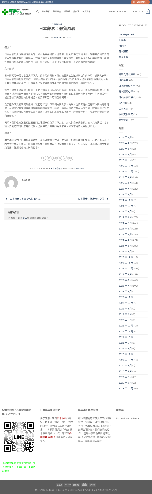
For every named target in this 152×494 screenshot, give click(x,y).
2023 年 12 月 (126, 257)
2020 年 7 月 (125, 377)
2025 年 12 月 (126, 166)
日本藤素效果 (57, 24)
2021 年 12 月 (126, 326)
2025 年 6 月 (125, 194)
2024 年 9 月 (125, 211)
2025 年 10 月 (126, 171)
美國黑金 (57, 11)
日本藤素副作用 (127, 86)
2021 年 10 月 (126, 337)
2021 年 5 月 (125, 343)
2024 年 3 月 (125, 246)
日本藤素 (46, 11)
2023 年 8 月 (125, 280)
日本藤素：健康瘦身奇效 (91, 199)
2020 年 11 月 (126, 354)
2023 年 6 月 (125, 291)
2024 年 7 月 (125, 223)
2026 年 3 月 (125, 149)
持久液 (76, 11)
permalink (80, 168)
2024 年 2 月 (125, 251)
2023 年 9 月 (125, 274)
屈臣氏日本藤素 (127, 74)
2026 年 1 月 (125, 160)
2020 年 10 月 (126, 360)
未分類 (122, 103)
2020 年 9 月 (125, 365)
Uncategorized (126, 34)
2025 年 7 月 (125, 189)
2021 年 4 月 (125, 348)
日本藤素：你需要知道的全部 (25, 199)
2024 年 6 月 (125, 229)
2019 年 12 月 (126, 388)
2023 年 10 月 (126, 268)
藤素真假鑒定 (126, 114)
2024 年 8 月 (125, 217)
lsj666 (69, 37)
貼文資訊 (86, 11)
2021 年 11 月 (126, 331)
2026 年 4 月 (125, 143)
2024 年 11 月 (126, 200)
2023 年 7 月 (125, 286)
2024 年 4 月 (125, 240)
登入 (24, 218)
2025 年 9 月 (125, 177)
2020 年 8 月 (125, 371)
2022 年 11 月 (126, 297)
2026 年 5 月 (125, 137)
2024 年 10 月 (126, 206)
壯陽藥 (67, 11)
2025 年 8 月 (125, 183)
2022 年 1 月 (125, 320)
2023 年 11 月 (126, 263)
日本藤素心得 (126, 91)
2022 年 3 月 (125, 309)
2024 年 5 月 (125, 234)
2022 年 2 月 (125, 314)
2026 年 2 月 (125, 154)
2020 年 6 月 (125, 383)
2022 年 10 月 (126, 303)
